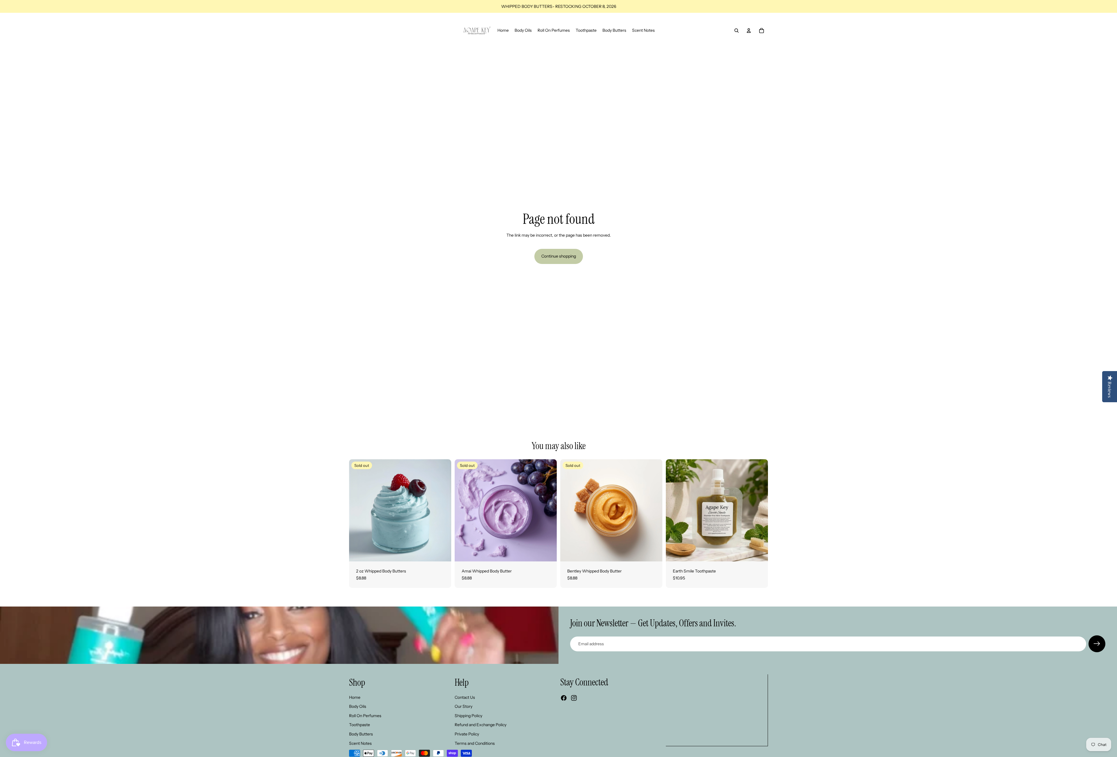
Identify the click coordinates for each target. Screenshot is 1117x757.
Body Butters (361, 734)
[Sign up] (1096, 643)
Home (354, 697)
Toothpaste (359, 725)
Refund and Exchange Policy (480, 725)
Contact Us (465, 697)
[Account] (748, 30)
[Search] (736, 30)
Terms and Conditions (475, 743)
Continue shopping (558, 256)
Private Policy (467, 734)
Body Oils (357, 706)
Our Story (463, 706)
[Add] (759, 552)
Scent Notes (360, 743)
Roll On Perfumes (365, 715)
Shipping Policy (468, 715)
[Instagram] (573, 698)
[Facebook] (563, 698)
